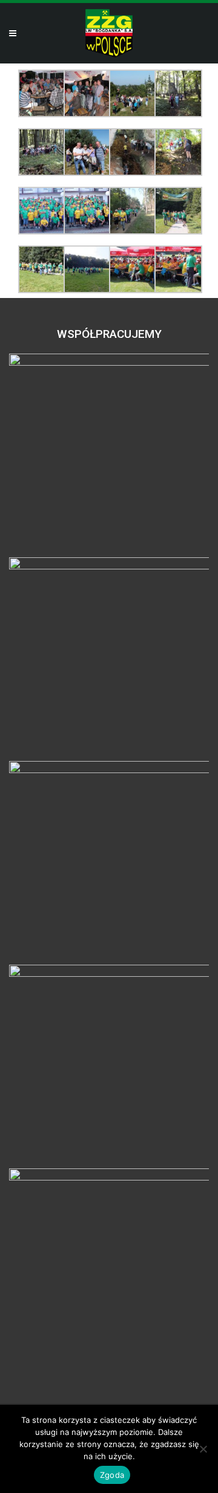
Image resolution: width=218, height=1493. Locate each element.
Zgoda (112, 1475)
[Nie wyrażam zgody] (203, 1449)
